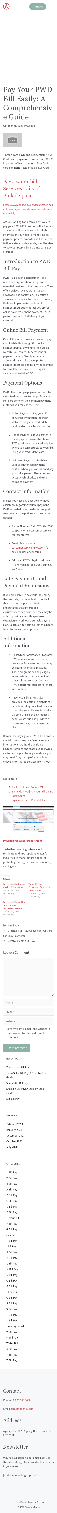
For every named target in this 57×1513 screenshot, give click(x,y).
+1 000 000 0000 (21, 1400)
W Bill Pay (12, 1337)
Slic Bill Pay (12, 1098)
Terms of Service (36, 1502)
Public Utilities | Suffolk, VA (27, 787)
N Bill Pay (11, 1275)
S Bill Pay (11, 1309)
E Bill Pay (11, 1212)
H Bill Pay (11, 1241)
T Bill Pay (11, 1315)
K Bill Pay (11, 1258)
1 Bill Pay (11, 1172)
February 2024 (14, 1124)
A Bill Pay (11, 1189)
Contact (38, 6)
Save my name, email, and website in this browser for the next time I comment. (28, 1033)
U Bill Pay (11, 1320)
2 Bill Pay (11, 1178)
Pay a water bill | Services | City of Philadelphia (21, 189)
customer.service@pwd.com (28, 547)
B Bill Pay (11, 1195)
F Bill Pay (11, 1223)
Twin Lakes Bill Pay (17, 1067)
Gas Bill (10, 1235)
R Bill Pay (11, 1303)
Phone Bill (12, 1292)
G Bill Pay (11, 1229)
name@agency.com (22, 1408)
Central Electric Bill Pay (21, 941)
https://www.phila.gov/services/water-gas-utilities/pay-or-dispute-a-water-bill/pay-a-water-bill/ (28, 209)
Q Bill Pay (11, 1297)
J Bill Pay (11, 1252)
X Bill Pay (11, 1349)
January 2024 (14, 1130)
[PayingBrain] (6, 6)
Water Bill (12, 1343)
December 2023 (15, 1135)
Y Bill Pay (11, 1354)
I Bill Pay (11, 1246)
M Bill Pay (12, 1269)
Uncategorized (15, 1326)
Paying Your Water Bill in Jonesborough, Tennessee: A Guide (14, 905)
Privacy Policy (19, 1502)
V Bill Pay (11, 1332)
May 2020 (12, 1147)
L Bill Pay (11, 1263)
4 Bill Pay (11, 1184)
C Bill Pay (11, 1201)
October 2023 (14, 1141)
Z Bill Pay (11, 1360)
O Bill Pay (11, 1280)
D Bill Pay (11, 1206)
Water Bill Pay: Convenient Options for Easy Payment (39, 887)
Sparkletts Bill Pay (17, 1083)
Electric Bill (12, 1218)
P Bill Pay (13, 925)
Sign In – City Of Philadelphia (29, 800)
